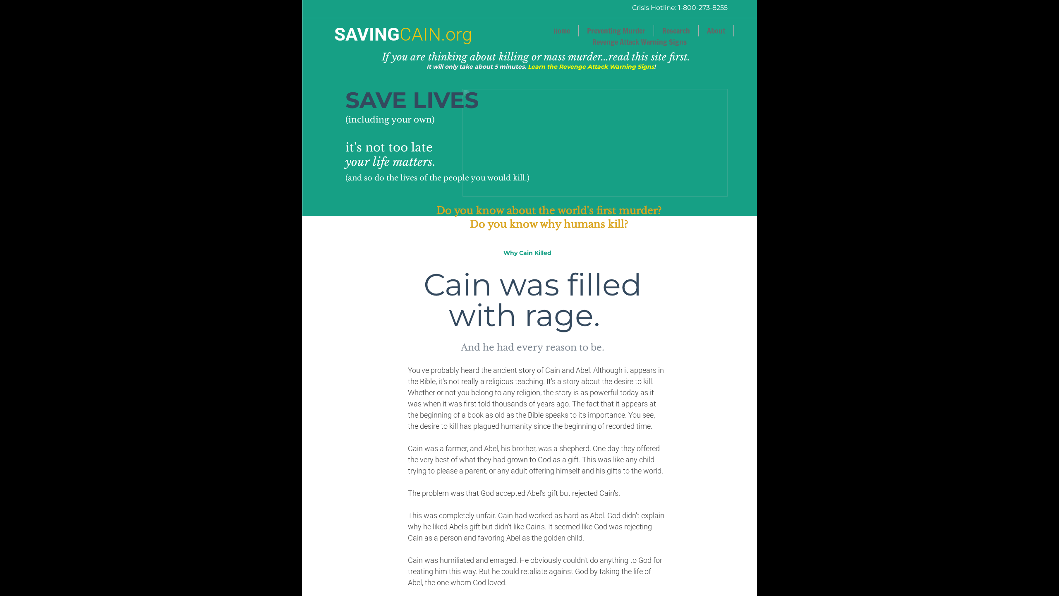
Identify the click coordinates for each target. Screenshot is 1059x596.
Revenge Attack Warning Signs (639, 41)
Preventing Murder (616, 30)
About (716, 30)
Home (561, 30)
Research (676, 30)
